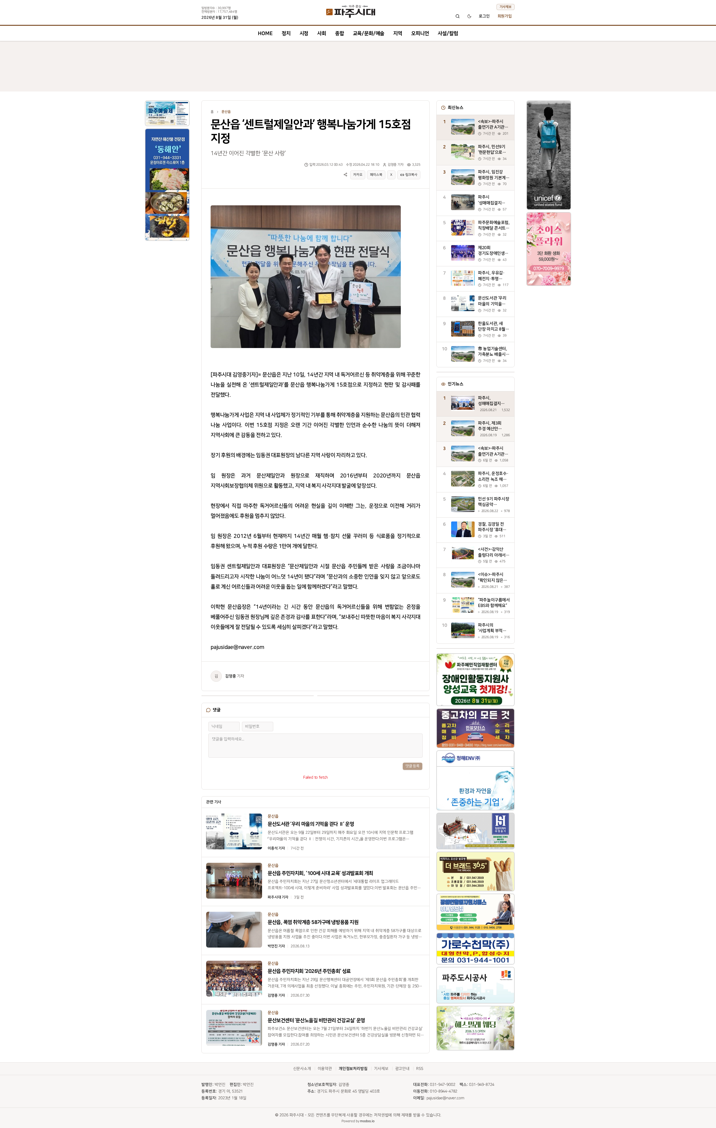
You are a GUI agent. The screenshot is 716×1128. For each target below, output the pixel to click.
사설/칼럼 (448, 33)
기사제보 (506, 7)
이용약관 (325, 1068)
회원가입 (505, 16)
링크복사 (411, 175)
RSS (419, 1068)
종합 (339, 33)
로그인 (484, 16)
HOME (265, 33)
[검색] (458, 16)
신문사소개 (302, 1068)
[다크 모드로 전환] (469, 16)
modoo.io (367, 1121)
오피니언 (420, 33)
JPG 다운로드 (386, 204)
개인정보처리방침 (353, 1068)
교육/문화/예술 (369, 33)
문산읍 (226, 112)
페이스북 (376, 175)
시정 (304, 33)
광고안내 (402, 1068)
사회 (321, 33)
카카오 (357, 175)
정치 (286, 33)
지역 (397, 33)
